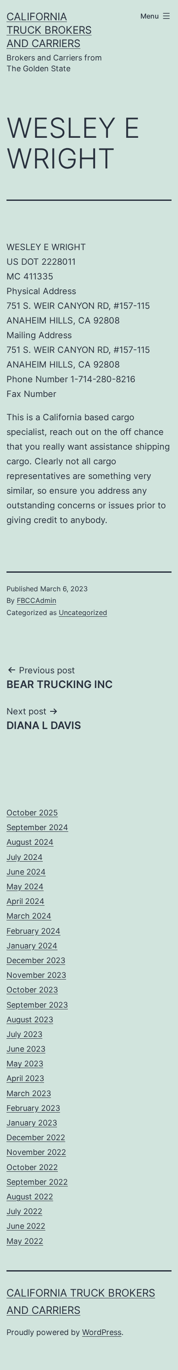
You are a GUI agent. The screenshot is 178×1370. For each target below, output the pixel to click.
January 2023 (31, 1122)
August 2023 (29, 1019)
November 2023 (36, 975)
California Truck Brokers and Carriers (49, 30)
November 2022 (36, 1152)
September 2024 (37, 827)
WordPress (101, 1332)
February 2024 (33, 931)
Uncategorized (83, 612)
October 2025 (32, 812)
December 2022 (35, 1137)
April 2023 (25, 1078)
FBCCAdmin (36, 600)
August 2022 (29, 1196)
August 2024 (30, 842)
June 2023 (25, 1048)
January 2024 (31, 945)
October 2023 (32, 989)
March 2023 (28, 1093)
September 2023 (37, 1004)
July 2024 (24, 857)
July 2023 (24, 1034)
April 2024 (25, 901)
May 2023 (24, 1063)
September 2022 (37, 1181)
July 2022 (24, 1211)
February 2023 (33, 1108)
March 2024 (28, 915)
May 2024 (25, 886)
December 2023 (35, 960)
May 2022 (24, 1241)
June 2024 (26, 871)
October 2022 (32, 1167)
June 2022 (25, 1225)
